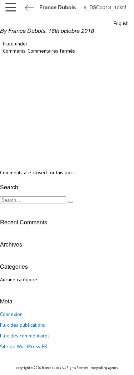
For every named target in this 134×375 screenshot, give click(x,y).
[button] (12, 7)
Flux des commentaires (25, 335)
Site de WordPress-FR (23, 346)
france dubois (51, 368)
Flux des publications (22, 325)
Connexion (11, 314)
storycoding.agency (104, 368)
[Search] (70, 202)
